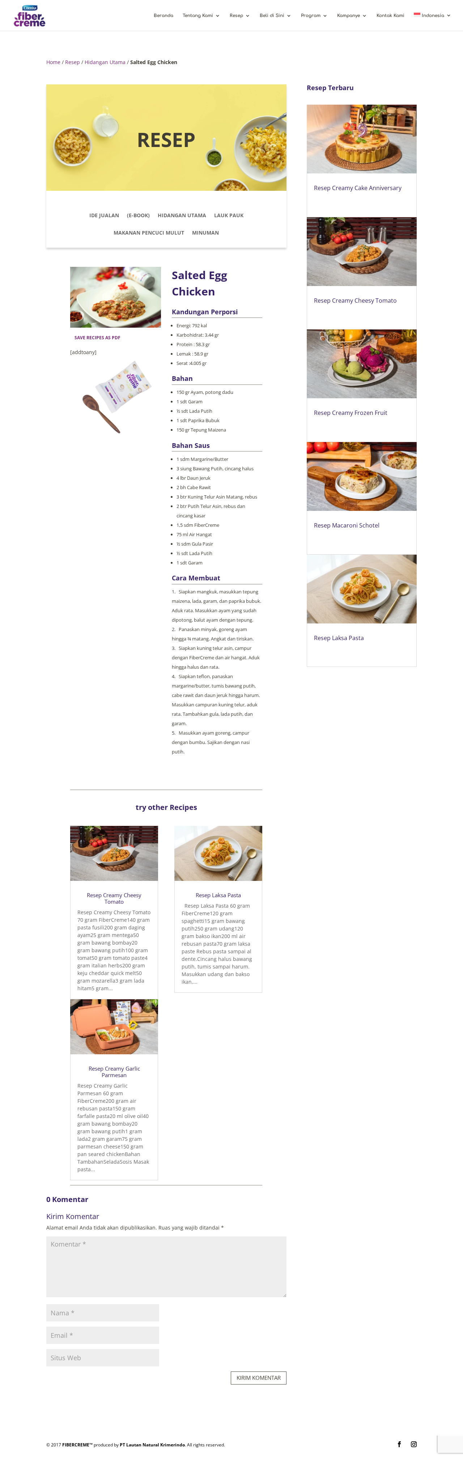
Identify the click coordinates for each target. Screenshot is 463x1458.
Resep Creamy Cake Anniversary (358, 188)
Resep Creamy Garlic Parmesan (114, 1072)
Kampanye (348, 15)
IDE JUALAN (104, 216)
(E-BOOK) (138, 216)
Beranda (163, 15)
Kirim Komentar (259, 1377)
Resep (236, 15)
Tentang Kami (198, 15)
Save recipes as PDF (97, 338)
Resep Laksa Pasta (218, 895)
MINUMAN (205, 233)
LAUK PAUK (228, 216)
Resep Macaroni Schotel (346, 525)
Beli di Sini (272, 15)
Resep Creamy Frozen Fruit (350, 413)
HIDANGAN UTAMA (182, 216)
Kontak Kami (390, 15)
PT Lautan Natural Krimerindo (152, 1445)
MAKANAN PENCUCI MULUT (149, 233)
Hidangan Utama (105, 62)
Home (53, 62)
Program (310, 15)
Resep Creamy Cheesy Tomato (114, 898)
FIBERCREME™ (77, 1445)
